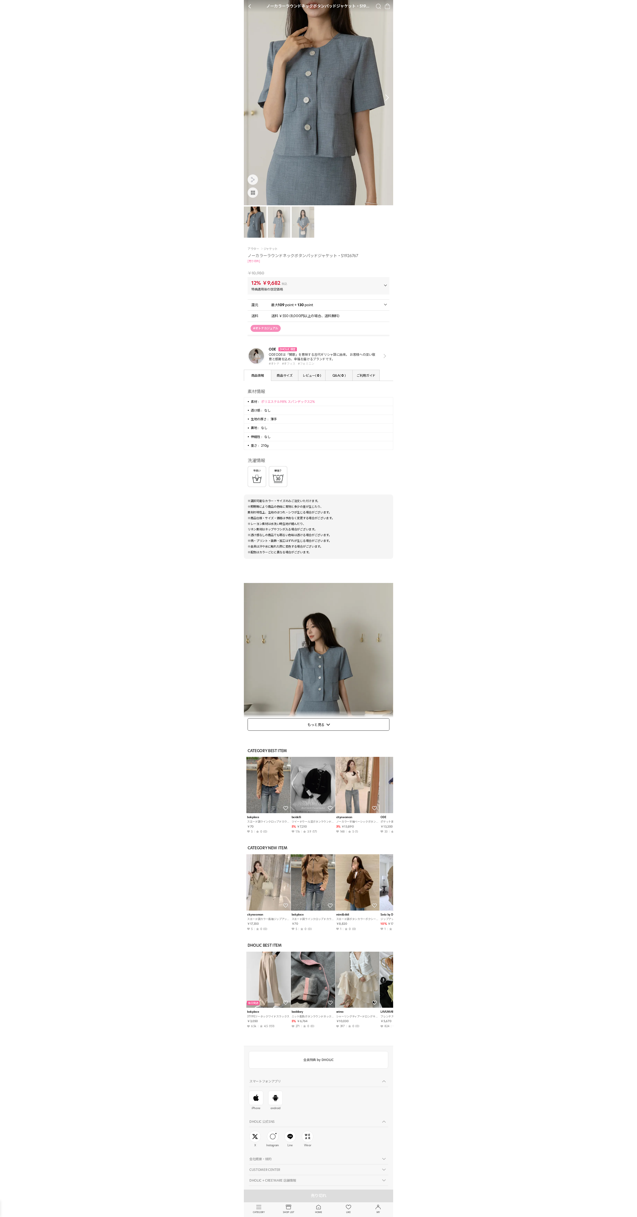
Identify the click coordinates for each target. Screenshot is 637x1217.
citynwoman (344, 817)
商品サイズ (284, 375)
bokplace (253, 817)
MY (378, 1212)
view (383, 356)
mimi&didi (342, 914)
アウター (253, 249)
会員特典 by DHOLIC (318, 1060)
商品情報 (257, 375)
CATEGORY (259, 1212)
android (275, 1108)
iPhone (256, 1108)
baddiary (297, 1011)
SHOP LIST (288, 1212)
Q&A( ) (338, 375)
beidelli (296, 817)
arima (339, 1011)
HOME (318, 1212)
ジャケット (271, 249)
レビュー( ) (312, 375)
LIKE (348, 1212)
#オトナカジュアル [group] (265, 328)
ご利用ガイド (366, 375)
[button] (386, 98)
